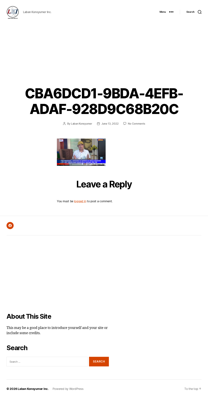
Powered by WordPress (68, 389)
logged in (80, 201)
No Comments (136, 123)
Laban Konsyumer (81, 123)
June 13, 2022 (110, 123)
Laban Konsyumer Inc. (33, 389)
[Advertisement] (104, 48)
